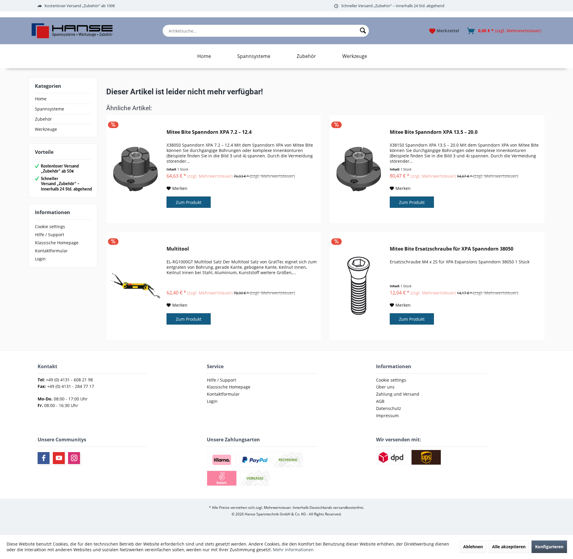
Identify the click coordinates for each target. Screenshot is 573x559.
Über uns (385, 387)
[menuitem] (266, 31)
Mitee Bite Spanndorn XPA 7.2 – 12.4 (209, 132)
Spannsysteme (49, 109)
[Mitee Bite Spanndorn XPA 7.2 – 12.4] (135, 169)
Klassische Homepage (56, 242)
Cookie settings (50, 226)
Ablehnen (473, 546)
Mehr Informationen (293, 549)
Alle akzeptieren (509, 546)
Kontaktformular (51, 251)
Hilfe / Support (49, 234)
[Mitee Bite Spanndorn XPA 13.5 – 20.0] (358, 169)
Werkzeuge (46, 129)
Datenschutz (388, 408)
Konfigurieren (549, 546)
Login (40, 259)
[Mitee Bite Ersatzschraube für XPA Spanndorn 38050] (358, 286)
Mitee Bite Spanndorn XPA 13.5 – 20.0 (434, 132)
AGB (380, 401)
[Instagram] (74, 458)
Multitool (178, 249)
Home (41, 99)
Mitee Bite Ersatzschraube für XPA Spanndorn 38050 (451, 249)
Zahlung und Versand (397, 394)
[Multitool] (135, 286)
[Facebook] (44, 458)
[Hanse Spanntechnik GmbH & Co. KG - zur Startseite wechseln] (72, 30)
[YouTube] (59, 458)
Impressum (387, 415)
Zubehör (43, 119)
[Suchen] (363, 31)
